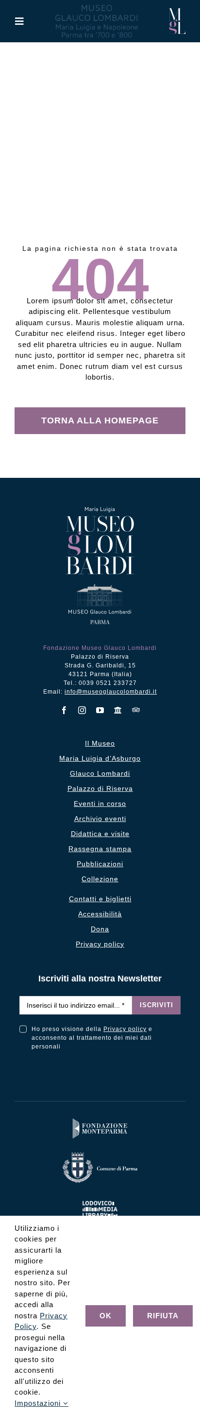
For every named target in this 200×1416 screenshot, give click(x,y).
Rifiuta (163, 1315)
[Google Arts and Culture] (118, 710)
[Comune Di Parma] (100, 1154)
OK (106, 1315)
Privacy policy (125, 1029)
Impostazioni (39, 1403)
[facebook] (64, 710)
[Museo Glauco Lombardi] (176, 12)
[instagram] (82, 710)
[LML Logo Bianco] (100, 1199)
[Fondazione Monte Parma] (100, 1120)
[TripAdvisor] (136, 710)
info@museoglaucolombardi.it (111, 691)
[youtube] (100, 710)
